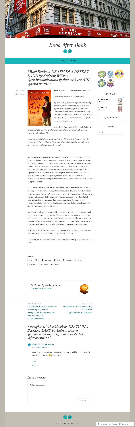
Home (62, 61)
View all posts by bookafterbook (41, 288)
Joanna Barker (102, 101)
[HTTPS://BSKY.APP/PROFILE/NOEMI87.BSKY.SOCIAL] (70, 417)
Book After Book (67, 45)
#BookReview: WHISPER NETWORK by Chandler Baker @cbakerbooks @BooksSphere (77, 308)
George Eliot (101, 109)
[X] (65, 51)
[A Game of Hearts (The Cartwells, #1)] (120, 104)
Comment (83, 400)
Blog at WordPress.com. (67, 423)
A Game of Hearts (104, 99)
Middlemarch (102, 107)
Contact (72, 61)
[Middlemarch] (120, 112)
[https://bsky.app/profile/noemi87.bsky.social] (70, 51)
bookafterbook (19, 94)
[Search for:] (111, 132)
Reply (34, 365)
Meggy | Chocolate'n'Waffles (43, 344)
